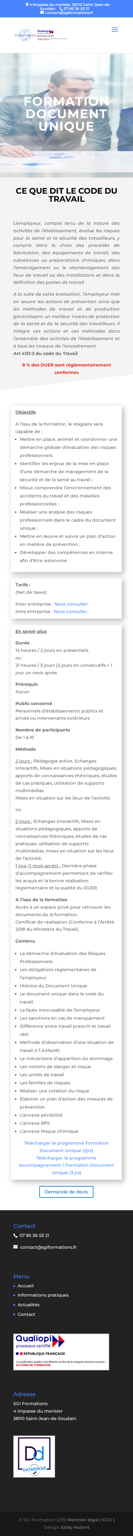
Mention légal (83, 1520)
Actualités (29, 1305)
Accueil (26, 1286)
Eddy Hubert (75, 1527)
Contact (26, 1314)
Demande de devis (66, 1192)
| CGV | (107, 1520)
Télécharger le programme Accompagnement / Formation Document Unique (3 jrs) (66, 1165)
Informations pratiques (43, 1295)
